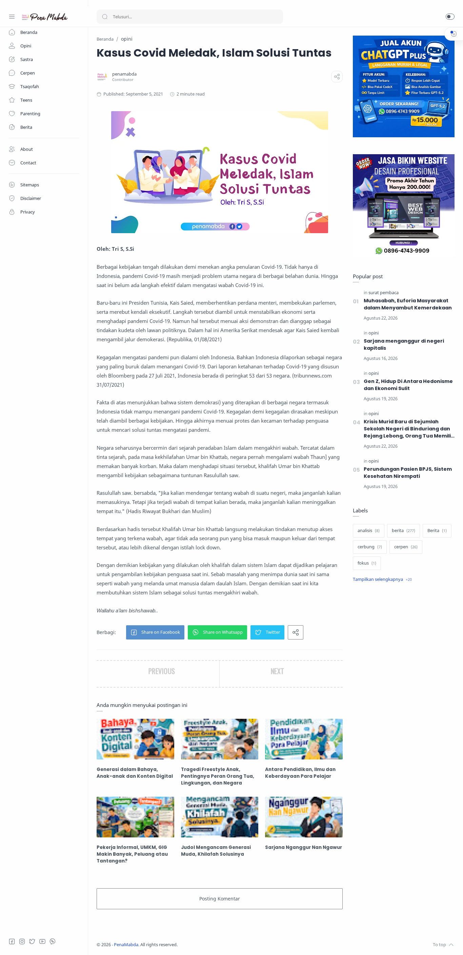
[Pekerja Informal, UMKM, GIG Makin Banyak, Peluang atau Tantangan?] (135, 817)
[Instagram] (22, 941)
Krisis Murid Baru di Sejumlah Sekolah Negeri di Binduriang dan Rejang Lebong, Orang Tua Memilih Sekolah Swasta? (409, 429)
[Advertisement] (404, 701)
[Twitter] (32, 941)
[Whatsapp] (52, 941)
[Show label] (382, 579)
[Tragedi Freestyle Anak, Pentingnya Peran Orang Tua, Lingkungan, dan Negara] (220, 739)
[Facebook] (11, 941)
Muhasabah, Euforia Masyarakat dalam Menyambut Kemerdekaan (408, 304)
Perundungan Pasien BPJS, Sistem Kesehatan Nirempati (408, 473)
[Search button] (105, 16)
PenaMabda (126, 945)
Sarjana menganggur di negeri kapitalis (404, 344)
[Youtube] (42, 941)
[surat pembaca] (383, 293)
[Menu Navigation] (11, 16)
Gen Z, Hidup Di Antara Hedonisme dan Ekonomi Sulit (408, 385)
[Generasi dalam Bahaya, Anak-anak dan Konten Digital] (135, 739)
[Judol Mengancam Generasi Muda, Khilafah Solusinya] (220, 817)
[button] (450, 17)
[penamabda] (124, 74)
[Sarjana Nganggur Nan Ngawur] (304, 817)
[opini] (373, 333)
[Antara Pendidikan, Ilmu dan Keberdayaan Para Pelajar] (304, 739)
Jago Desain (223, 945)
